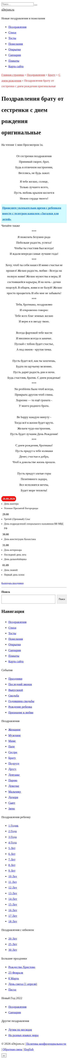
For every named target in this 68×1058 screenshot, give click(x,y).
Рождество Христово (21, 967)
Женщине (14, 729)
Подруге (13, 763)
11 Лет (12, 882)
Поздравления (17, 27)
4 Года (12, 842)
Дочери (13, 797)
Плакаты (13, 60)
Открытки (14, 49)
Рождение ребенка (20, 706)
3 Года (12, 837)
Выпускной (15, 690)
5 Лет (11, 848)
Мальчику (14, 791)
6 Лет (11, 854)
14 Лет (12, 899)
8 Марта (13, 978)
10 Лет (12, 876)
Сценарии (14, 55)
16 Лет (12, 910)
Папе (11, 746)
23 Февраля (15, 972)
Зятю (11, 808)
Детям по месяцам (20, 1029)
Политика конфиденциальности (46, 1043)
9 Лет (11, 870)
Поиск (5, 592)
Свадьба (13, 695)
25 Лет (12, 944)
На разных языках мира (23, 1035)
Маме (12, 741)
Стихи (12, 32)
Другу (12, 769)
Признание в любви (20, 712)
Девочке (13, 786)
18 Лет (12, 921)
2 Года (12, 831)
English (29, 1049)
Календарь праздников (12, 583)
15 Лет (12, 904)
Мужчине (14, 735)
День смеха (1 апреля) (22, 984)
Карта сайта (16, 66)
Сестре (12, 752)
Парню (12, 780)
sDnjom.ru (7, 9)
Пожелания (15, 44)
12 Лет (12, 887)
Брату (12, 758)
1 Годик (13, 825)
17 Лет (12, 915)
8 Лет (11, 865)
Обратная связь (12, 1049)
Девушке (14, 774)
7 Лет (11, 859)
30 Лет (12, 949)
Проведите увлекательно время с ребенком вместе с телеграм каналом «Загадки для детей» (31, 213)
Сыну (11, 802)
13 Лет (12, 893)
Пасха (12, 989)
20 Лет (12, 938)
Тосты (12, 38)
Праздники (15, 678)
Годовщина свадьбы (21, 701)
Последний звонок (20, 684)
